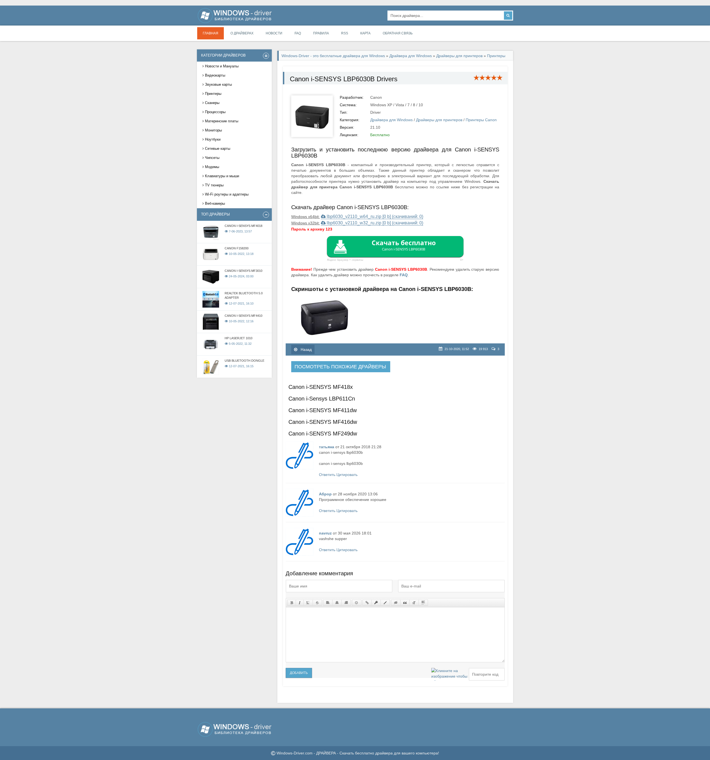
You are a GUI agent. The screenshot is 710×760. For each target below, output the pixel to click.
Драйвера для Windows (410, 56)
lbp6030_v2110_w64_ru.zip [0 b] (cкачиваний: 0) (374, 216)
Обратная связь (398, 33)
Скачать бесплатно (404, 245)
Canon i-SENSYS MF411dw (322, 410)
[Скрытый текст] (395, 603)
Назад (306, 349)
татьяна (326, 447)
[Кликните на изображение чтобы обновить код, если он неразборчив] (449, 674)
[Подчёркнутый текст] (308, 603)
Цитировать (346, 474)
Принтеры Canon (481, 120)
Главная (210, 33)
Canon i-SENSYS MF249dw (322, 433)
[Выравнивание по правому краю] (346, 603)
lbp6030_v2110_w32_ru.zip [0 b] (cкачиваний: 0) (374, 223)
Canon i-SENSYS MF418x (320, 387)
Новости (274, 33)
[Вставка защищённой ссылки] (376, 603)
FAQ (298, 33)
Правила (321, 33)
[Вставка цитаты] (405, 603)
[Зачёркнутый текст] (317, 603)
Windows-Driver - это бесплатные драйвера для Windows (333, 56)
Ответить (327, 474)
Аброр (325, 494)
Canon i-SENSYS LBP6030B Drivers (343, 79)
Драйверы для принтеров (459, 56)
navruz (325, 533)
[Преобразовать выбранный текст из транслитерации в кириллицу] (414, 603)
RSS (344, 33)
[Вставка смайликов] (356, 603)
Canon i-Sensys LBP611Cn (321, 399)
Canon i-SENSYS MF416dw (322, 422)
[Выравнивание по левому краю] (328, 603)
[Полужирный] (291, 603)
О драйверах (241, 33)
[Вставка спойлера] (423, 603)
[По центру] (337, 603)
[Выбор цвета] (385, 603)
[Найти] (508, 15)
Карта (365, 33)
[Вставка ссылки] (367, 603)
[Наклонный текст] (300, 603)
